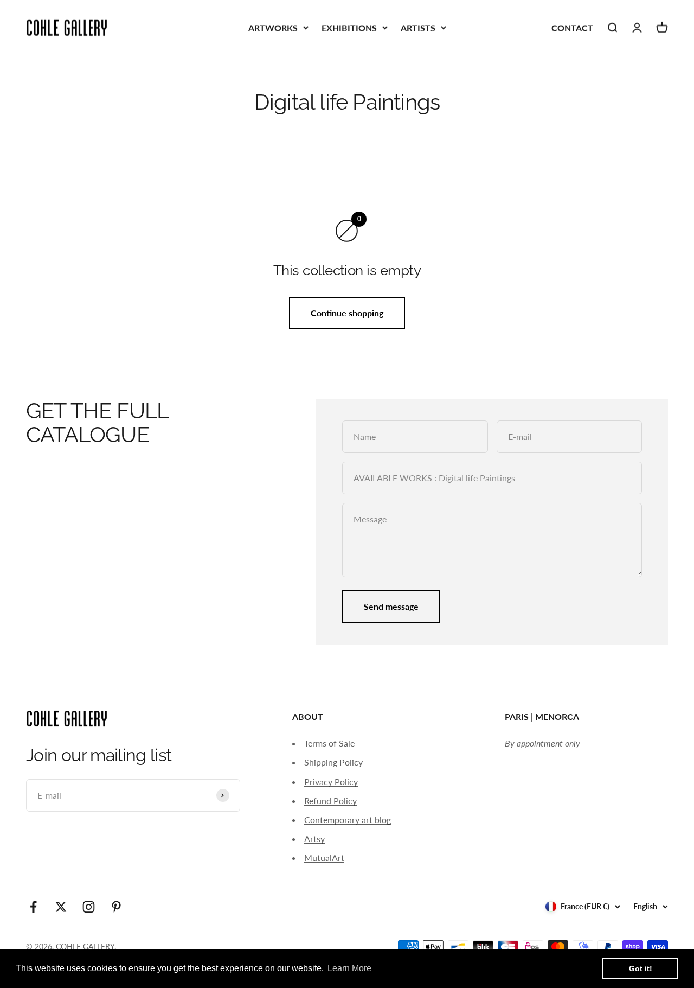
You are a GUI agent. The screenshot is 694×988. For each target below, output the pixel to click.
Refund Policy (330, 800)
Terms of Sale (329, 743)
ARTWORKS (273, 27)
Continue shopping (347, 313)
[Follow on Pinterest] (116, 907)
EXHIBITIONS (349, 27)
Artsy (314, 838)
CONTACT (572, 27)
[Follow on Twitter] (61, 907)
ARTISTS (418, 27)
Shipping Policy (333, 762)
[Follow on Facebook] (33, 907)
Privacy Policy (331, 781)
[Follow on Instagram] (88, 907)
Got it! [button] (640, 968)
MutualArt (324, 857)
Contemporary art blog (347, 819)
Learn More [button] (349, 968)
